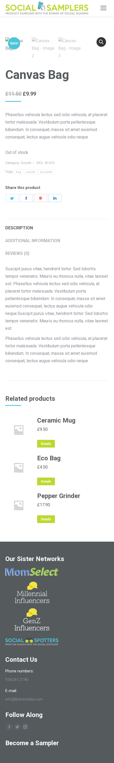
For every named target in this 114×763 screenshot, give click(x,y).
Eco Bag (49, 458)
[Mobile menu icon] (103, 8)
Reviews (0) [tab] (17, 253)
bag (18, 171)
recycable (46, 171)
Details (46, 444)
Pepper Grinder (58, 496)
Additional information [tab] (32, 240)
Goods (26, 163)
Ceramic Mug (56, 420)
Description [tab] (19, 227)
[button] (101, 42)
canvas (30, 171)
